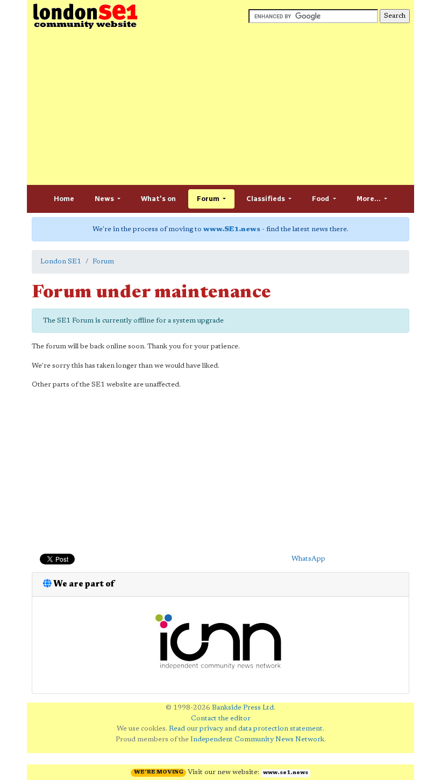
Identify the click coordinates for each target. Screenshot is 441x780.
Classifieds (266, 199)
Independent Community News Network (257, 739)
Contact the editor (221, 718)
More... (369, 199)
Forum (209, 199)
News (105, 199)
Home (64, 199)
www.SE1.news (231, 229)
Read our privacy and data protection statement (246, 728)
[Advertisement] (220, 107)
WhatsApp (308, 558)
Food (321, 199)
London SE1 (60, 261)
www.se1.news (285, 773)
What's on (158, 199)
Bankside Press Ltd (243, 707)
